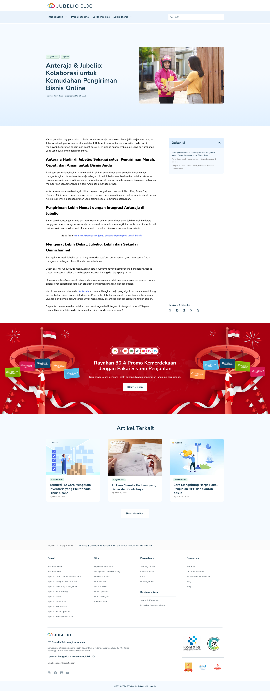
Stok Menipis (100, 581)
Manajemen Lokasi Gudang (107, 571)
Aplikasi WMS (54, 596)
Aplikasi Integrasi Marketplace (62, 581)
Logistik (65, 56)
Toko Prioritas (100, 601)
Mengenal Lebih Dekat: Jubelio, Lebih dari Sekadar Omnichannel (193, 167)
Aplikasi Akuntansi (57, 601)
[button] (219, 142)
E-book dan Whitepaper (198, 576)
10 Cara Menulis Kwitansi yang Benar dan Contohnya (134, 487)
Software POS (54, 571)
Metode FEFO (100, 586)
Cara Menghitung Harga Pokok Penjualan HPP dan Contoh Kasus (195, 489)
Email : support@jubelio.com (61, 662)
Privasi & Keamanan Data (152, 605)
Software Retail (55, 566)
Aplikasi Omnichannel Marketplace (64, 576)
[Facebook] (55, 672)
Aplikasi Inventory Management (63, 586)
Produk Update (80, 17)
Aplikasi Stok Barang (58, 591)
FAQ (189, 586)
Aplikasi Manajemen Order (60, 616)
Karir (142, 576)
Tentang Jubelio (147, 566)
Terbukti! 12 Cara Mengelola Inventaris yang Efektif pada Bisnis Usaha (70, 489)
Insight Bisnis (55, 17)
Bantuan (191, 566)
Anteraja (84, 291)
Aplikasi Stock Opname (59, 611)
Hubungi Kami (147, 581)
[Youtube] (67, 672)
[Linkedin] (61, 672)
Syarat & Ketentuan (149, 600)
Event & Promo (147, 571)
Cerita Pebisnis (101, 17)
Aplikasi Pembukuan (57, 606)
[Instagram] (49, 672)
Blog (189, 581)
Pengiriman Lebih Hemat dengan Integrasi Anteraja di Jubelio (194, 160)
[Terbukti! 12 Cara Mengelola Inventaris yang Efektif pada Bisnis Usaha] (73, 456)
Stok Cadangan (101, 596)
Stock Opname (101, 591)
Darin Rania (54, 96)
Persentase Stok (102, 576)
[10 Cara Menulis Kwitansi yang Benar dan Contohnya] (135, 457)
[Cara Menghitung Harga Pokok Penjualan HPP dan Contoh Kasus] (197, 456)
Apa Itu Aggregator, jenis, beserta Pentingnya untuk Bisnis (108, 235)
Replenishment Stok (103, 566)
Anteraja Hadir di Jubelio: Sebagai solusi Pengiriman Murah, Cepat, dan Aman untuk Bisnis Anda (193, 154)
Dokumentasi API (195, 571)
